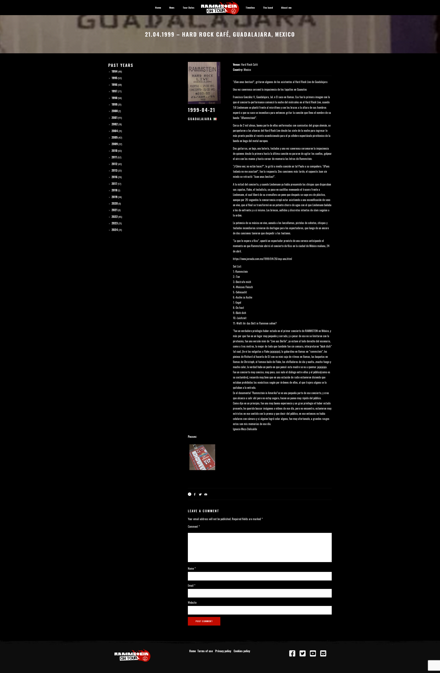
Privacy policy (224, 651)
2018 (114, 190)
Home (192, 651)
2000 (115, 111)
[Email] (323, 653)
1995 (114, 78)
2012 (114, 164)
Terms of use (205, 651)
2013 (114, 170)
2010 (114, 151)
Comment (194, 526)
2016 (114, 177)
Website (192, 602)
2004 (115, 131)
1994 (115, 71)
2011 (114, 157)
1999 (114, 104)
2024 (115, 230)
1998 (114, 98)
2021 (114, 210)
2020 (115, 203)
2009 (115, 144)
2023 (115, 223)
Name (192, 568)
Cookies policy (242, 651)
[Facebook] (292, 653)
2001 (114, 118)
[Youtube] (313, 653)
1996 (114, 85)
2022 (115, 217)
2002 (115, 124)
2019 (114, 197)
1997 (114, 91)
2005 (115, 137)
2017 (114, 184)
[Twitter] (302, 653)
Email (191, 585)
